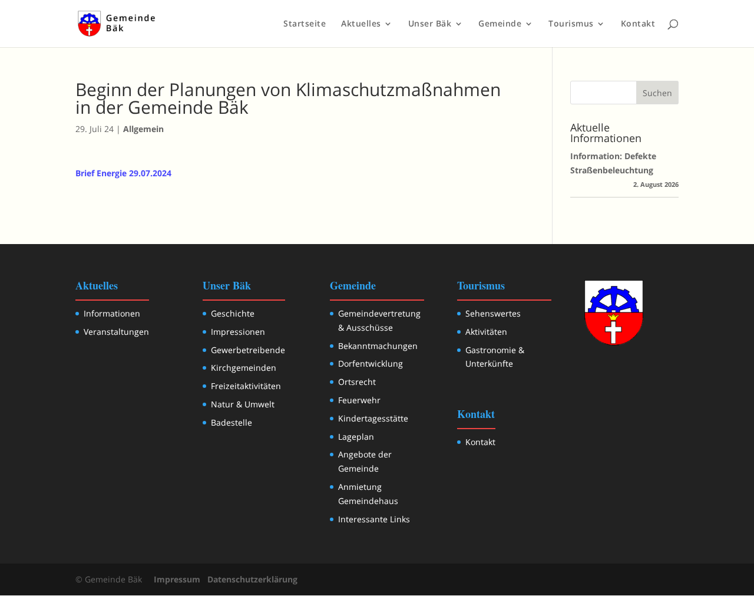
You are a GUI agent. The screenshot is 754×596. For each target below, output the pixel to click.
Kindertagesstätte (373, 418)
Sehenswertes (493, 313)
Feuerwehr (359, 400)
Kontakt (638, 24)
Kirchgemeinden (243, 367)
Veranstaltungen (116, 331)
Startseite (304, 24)
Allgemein (143, 128)
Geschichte (232, 313)
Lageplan (356, 436)
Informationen (112, 313)
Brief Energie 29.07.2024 (123, 173)
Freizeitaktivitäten (246, 385)
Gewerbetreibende (248, 349)
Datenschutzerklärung (252, 579)
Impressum (177, 579)
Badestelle (231, 422)
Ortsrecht (357, 381)
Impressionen (238, 331)
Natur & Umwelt (243, 404)
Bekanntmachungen (378, 345)
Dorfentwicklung (370, 363)
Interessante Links (374, 519)
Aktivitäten (486, 331)
